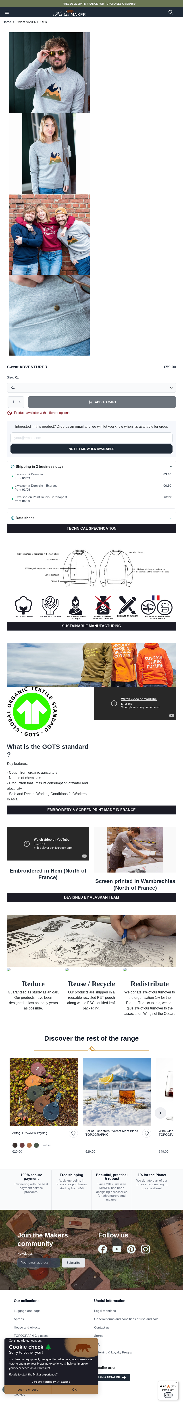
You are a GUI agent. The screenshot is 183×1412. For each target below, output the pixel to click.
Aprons (19, 1319)
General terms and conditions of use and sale (126, 1319)
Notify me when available (91, 449)
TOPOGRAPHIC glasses (31, 1335)
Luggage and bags (27, 1310)
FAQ (97, 1344)
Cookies (19, 1394)
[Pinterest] (131, 1249)
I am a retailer (109, 1377)
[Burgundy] (22, 1145)
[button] (7, 12)
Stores (98, 1335)
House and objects (27, 1327)
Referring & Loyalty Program (114, 1352)
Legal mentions (105, 1310)
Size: (13, 377)
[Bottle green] (36, 1145)
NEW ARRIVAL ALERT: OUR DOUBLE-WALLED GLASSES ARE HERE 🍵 (99, 3)
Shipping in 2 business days (40, 466)
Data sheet (25, 518)
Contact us (101, 1327)
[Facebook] (102, 1249)
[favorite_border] (45, 1092)
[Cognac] (29, 1145)
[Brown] (15, 1145)
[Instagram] (145, 1249)
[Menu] (176, 1383)
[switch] (168, 1395)
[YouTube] (116, 1249)
